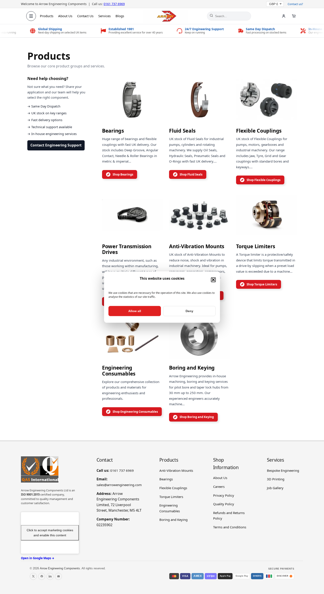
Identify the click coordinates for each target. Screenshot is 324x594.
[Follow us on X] (33, 576)
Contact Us (85, 16)
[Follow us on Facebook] (41, 576)
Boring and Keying (173, 519)
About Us (65, 16)
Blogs (119, 16)
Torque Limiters (171, 496)
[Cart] (294, 16)
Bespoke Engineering (283, 470)
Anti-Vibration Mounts (176, 470)
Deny (189, 311)
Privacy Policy (223, 495)
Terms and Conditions (229, 527)
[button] (213, 280)
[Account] (284, 16)
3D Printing (275, 479)
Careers (219, 486)
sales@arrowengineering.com (119, 485)
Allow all (134, 311)
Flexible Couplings (173, 488)
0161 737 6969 (114, 4)
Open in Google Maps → (37, 558)
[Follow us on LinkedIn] (50, 576)
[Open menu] (31, 16)
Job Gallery (275, 488)
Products (46, 16)
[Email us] (58, 576)
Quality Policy (223, 504)
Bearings (166, 479)
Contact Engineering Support (56, 145)
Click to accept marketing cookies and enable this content (50, 532)
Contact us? (295, 4)
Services (104, 16)
